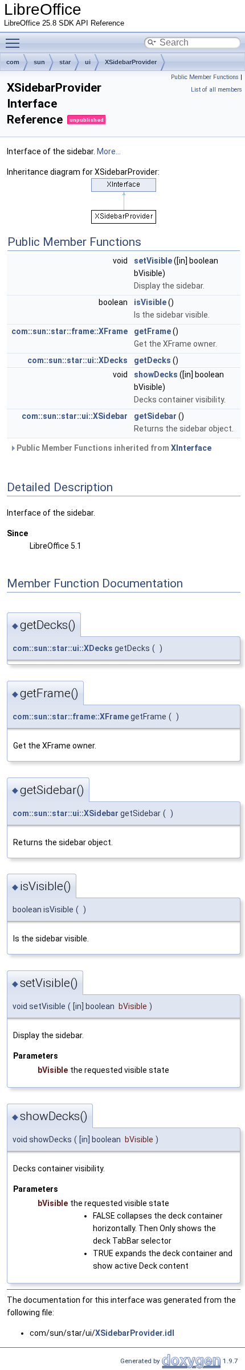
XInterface (191, 447)
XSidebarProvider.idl (134, 1333)
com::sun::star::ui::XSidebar (75, 416)
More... (109, 151)
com (12, 62)
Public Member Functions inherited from (113, 447)
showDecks (156, 374)
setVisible (153, 260)
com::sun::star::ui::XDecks (77, 360)
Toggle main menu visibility (15, 42)
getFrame (152, 331)
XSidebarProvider (131, 62)
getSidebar (155, 416)
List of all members (216, 89)
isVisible (150, 302)
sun (39, 62)
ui (88, 62)
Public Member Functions (205, 77)
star (65, 62)
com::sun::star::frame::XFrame (69, 331)
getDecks (152, 360)
